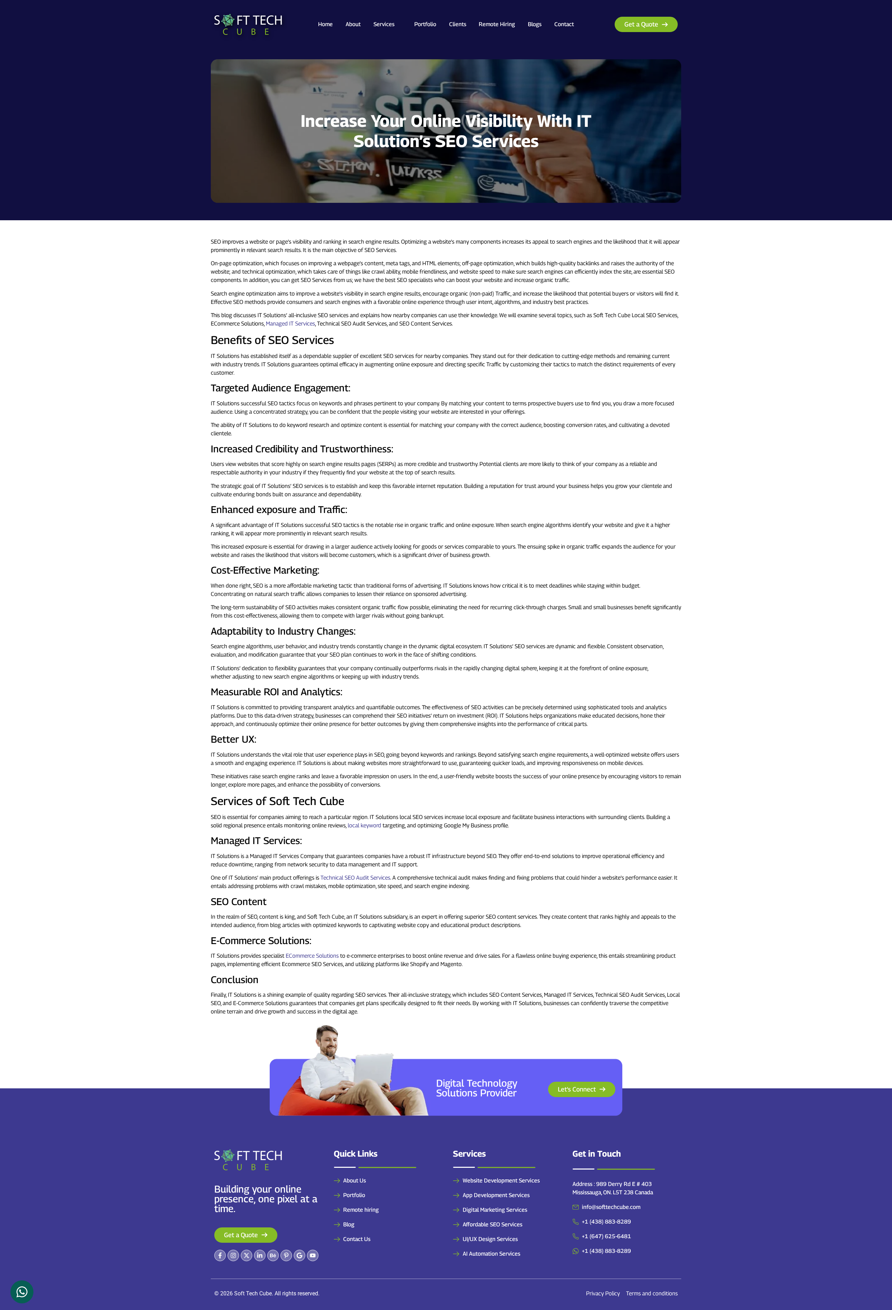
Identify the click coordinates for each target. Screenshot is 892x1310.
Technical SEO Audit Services (355, 877)
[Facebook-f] (220, 1255)
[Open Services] (399, 24)
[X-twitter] (246, 1255)
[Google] (299, 1255)
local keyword (364, 825)
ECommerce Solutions (312, 955)
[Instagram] (233, 1255)
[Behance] (273, 1255)
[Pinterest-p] (286, 1255)
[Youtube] (312, 1255)
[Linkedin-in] (260, 1255)
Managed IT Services (290, 323)
